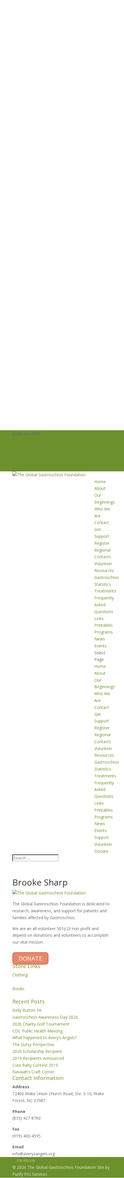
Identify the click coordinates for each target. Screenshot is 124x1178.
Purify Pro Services (29, 1174)
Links (99, 618)
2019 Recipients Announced (38, 1058)
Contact (101, 522)
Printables (103, 625)
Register (102, 543)
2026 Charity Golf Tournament (40, 1024)
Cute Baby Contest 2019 (35, 1065)
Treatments (105, 591)
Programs (103, 632)
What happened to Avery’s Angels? (44, 1037)
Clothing (20, 975)
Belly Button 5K (27, 1010)
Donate (19, 468)
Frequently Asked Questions (104, 604)
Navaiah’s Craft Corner (33, 1071)
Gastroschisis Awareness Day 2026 (45, 1017)
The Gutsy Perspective (33, 1044)
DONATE (30, 958)
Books (18, 988)
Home (100, 481)
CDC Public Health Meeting (37, 1031)
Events (100, 646)
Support (19, 454)
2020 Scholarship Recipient (37, 1051)
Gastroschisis (106, 577)
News (99, 639)
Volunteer (21, 461)
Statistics (102, 584)
